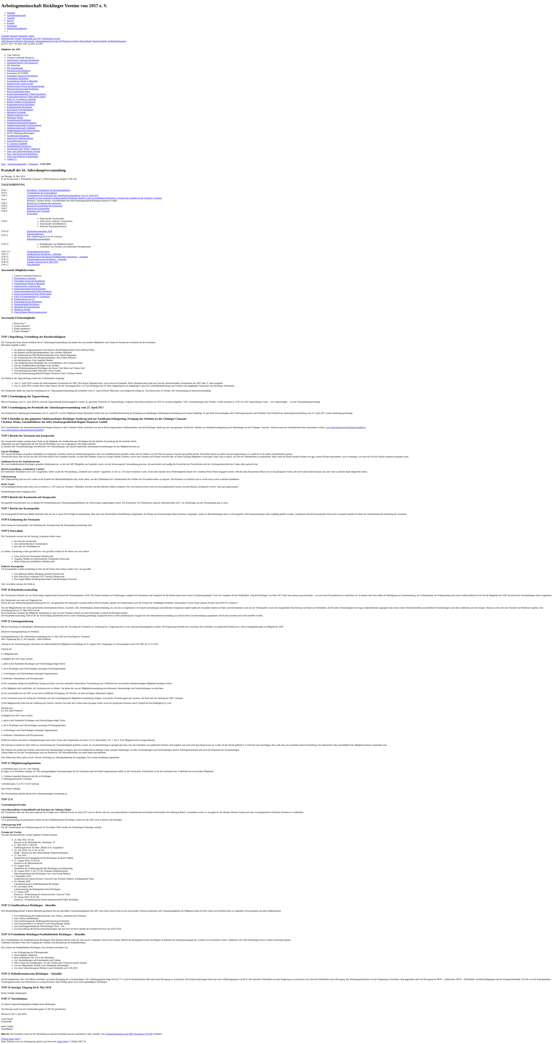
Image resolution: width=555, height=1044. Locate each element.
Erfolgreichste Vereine (11, 38)
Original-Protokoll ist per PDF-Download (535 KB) (129, 1034)
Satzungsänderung (35, 234)
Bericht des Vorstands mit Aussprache (44, 203)
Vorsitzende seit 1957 (31, 38)
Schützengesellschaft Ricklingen (21, 122)
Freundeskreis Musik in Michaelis (22, 81)
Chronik (10, 18)
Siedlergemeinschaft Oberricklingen (23, 130)
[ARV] (31, 44)
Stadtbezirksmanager (117, 41)
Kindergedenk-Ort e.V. (24, 299)
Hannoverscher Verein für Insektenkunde (25, 86)
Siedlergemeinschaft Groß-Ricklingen (24, 125)
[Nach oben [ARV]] (10, 1039)
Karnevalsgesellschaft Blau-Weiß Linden (32, 294)
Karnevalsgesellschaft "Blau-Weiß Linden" (26, 96)
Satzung (13, 36)
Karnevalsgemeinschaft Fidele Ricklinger (33, 291)
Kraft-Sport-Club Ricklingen (20, 109)
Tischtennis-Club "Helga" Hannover (23, 149)
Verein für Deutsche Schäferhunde (22, 156)
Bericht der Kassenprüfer (38, 208)
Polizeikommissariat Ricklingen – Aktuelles (46, 259)
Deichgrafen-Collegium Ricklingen (23, 60)
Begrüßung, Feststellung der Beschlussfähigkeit (48, 190)
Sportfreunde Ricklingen (18, 135)
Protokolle (22, 36)
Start (3, 164)
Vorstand (5, 36)
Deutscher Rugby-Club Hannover (22, 63)
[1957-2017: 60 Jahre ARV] (14, 44)
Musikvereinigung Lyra (17, 115)
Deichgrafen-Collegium (25, 278)
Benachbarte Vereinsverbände (93, 41)
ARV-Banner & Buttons (12, 41)
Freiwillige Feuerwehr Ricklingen (22, 76)
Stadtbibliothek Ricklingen (19, 146)
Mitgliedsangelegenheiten (38, 239)
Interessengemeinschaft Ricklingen (23, 89)
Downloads (29, 41)
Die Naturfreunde (15, 68)
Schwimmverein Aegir (17, 141)
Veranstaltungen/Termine (38, 251)
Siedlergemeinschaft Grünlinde (21, 128)
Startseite (11, 13)
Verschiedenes (33, 264)
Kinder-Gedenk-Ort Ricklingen (21, 102)
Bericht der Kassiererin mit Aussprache (44, 206)
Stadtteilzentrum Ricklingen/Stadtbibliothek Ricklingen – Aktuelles (57, 257)
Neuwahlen (32, 213)
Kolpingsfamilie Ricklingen (19, 107)
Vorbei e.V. (12, 159)
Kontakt (10, 23)
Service (10, 20)
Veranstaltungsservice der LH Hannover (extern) (57, 41)
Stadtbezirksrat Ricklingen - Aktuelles (44, 254)
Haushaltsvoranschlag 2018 (39, 231)
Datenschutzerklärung (17, 28)
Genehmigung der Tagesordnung (42, 193)
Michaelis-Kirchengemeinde (27, 307)
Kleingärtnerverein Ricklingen (21, 104)
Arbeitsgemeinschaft (16, 15)
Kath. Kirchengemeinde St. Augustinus (32, 296)
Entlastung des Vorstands (38, 211)
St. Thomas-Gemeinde (17, 143)
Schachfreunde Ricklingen (19, 120)
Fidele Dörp (62, 1041)
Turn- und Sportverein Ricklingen (22, 154)
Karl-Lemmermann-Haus (18, 91)
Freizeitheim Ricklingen (18, 78)
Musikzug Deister (15, 117)
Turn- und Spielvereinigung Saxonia (23, 151)
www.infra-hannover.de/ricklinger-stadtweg (346, 427)
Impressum (12, 26)
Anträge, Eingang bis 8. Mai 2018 (42, 262)
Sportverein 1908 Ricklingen (20, 138)
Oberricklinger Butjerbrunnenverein (30, 312)
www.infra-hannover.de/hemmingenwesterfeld (22, 430)
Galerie (31, 36)
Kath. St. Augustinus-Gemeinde (21, 99)
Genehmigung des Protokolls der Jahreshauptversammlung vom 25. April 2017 (63, 195)
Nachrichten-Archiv (51, 38)
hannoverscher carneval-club (20, 83)
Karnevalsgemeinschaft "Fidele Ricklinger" (27, 94)
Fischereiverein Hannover (18, 70)
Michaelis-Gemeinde (16, 112)
